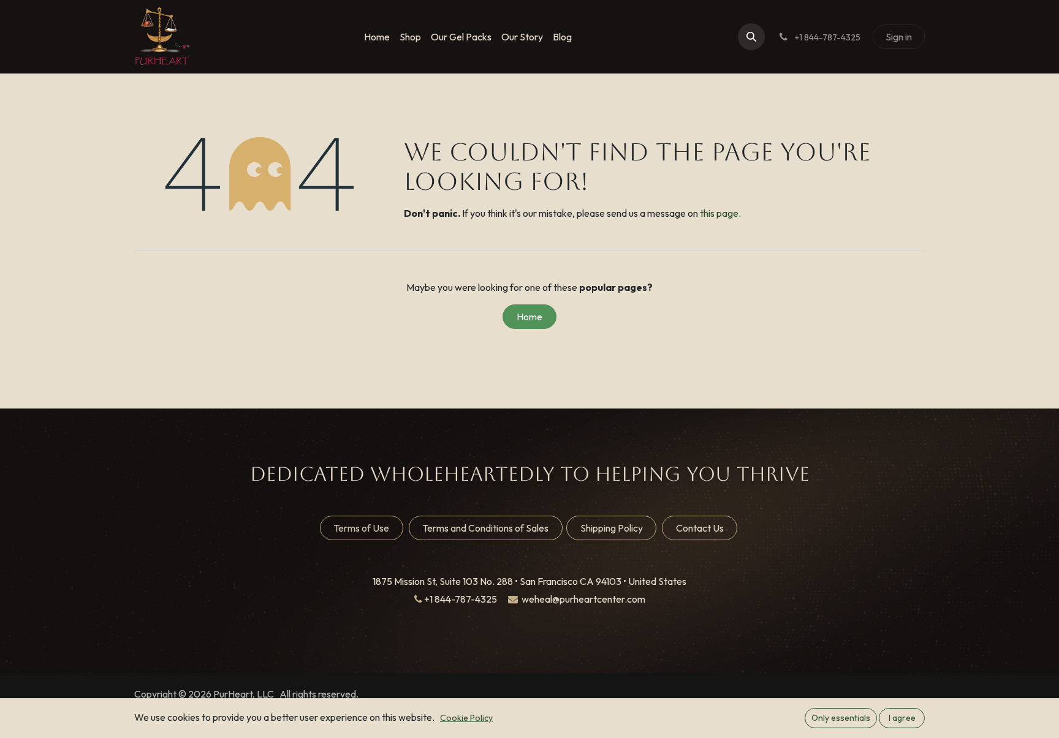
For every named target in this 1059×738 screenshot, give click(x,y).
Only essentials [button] (840, 717)
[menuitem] (377, 36)
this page (719, 213)
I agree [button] (902, 717)
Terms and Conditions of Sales (485, 528)
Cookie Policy (466, 717)
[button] (751, 36)
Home (529, 317)
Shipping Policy (611, 528)
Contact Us (700, 528)
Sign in (899, 37)
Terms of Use (361, 528)
